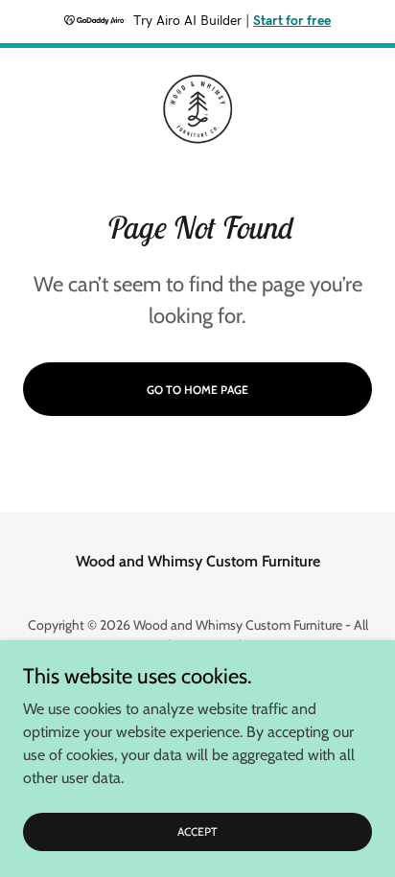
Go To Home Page (197, 389)
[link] (197, 109)
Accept (197, 831)
